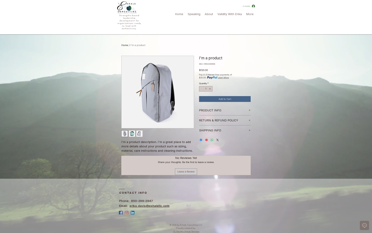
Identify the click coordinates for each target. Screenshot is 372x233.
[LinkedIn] (132, 212)
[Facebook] (120, 212)
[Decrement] (201, 88)
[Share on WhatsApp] (212, 140)
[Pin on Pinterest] (206, 140)
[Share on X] (217, 140)
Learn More (223, 77)
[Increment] (210, 88)
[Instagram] (126, 212)
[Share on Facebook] (201, 140)
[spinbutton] (205, 88)
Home (124, 45)
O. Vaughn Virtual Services (186, 231)
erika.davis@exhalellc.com (149, 206)
